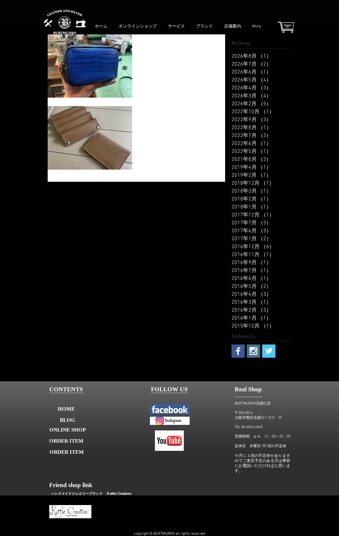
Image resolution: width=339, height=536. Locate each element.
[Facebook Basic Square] (238, 351)
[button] (68, 451)
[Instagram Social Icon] (253, 351)
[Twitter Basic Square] (268, 351)
